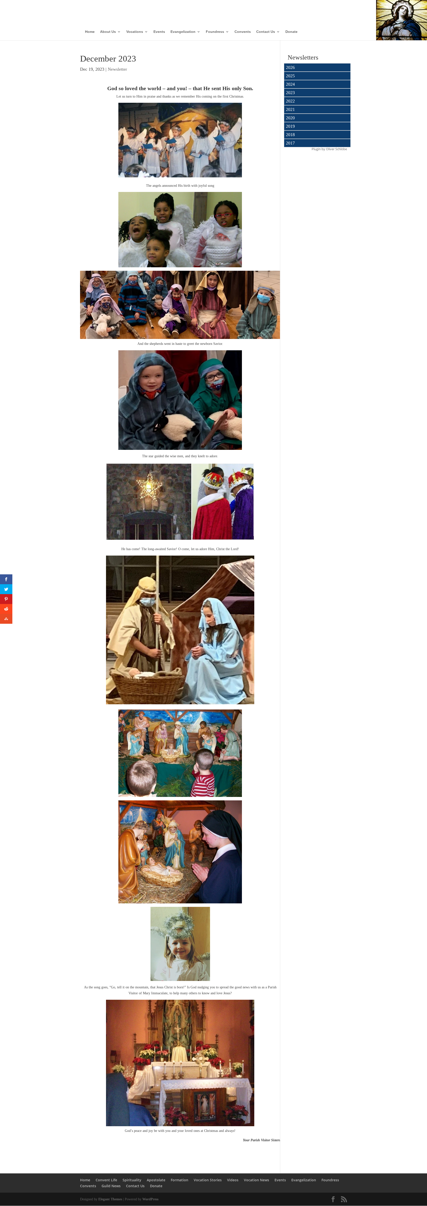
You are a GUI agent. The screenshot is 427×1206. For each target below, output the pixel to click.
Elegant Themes (110, 1199)
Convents (243, 32)
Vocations (134, 32)
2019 (290, 126)
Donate (291, 32)
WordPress (150, 1199)
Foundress (215, 32)
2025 (290, 75)
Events (159, 32)
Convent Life (106, 1180)
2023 (290, 92)
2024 (290, 84)
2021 (290, 109)
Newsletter (117, 69)
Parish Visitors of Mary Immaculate (190, 9)
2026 (290, 67)
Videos (232, 1180)
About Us (108, 32)
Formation (179, 1180)
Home (90, 32)
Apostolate (156, 1180)
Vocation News (256, 1180)
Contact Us (265, 32)
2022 (290, 101)
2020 (290, 117)
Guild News (111, 1186)
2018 (290, 134)
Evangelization (183, 32)
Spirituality (132, 1180)
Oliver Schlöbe (336, 149)
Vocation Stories (208, 1180)
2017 (290, 143)
